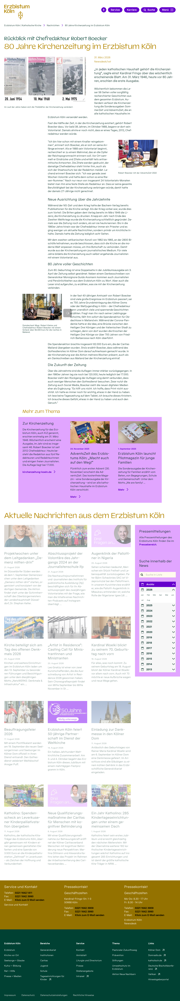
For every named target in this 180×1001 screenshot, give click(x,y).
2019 (149, 637)
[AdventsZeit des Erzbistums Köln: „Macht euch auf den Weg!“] (90, 432)
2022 (149, 621)
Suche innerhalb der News (155, 563)
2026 (149, 589)
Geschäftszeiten (75, 893)
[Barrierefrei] (103, 10)
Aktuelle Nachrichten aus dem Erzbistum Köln (84, 515)
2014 (149, 664)
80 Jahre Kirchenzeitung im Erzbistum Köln (87, 25)
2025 (149, 605)
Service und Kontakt (20, 887)
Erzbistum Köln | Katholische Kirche (22, 25)
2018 (149, 642)
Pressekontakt (76, 887)
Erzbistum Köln (12, 943)
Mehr (73, 496)
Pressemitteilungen (155, 531)
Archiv (150, 584)
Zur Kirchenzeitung (38, 423)
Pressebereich (147, 544)
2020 (149, 632)
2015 (149, 658)
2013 (149, 669)
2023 (149, 616)
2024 (149, 610)
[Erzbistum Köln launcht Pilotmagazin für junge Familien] (138, 432)
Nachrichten (53, 25)
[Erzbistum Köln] (17, 12)
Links (151, 943)
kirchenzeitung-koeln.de (36, 472)
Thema (116, 943)
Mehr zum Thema (41, 411)
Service (80, 943)
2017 (149, 648)
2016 (149, 653)
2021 (149, 626)
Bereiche (45, 943)
